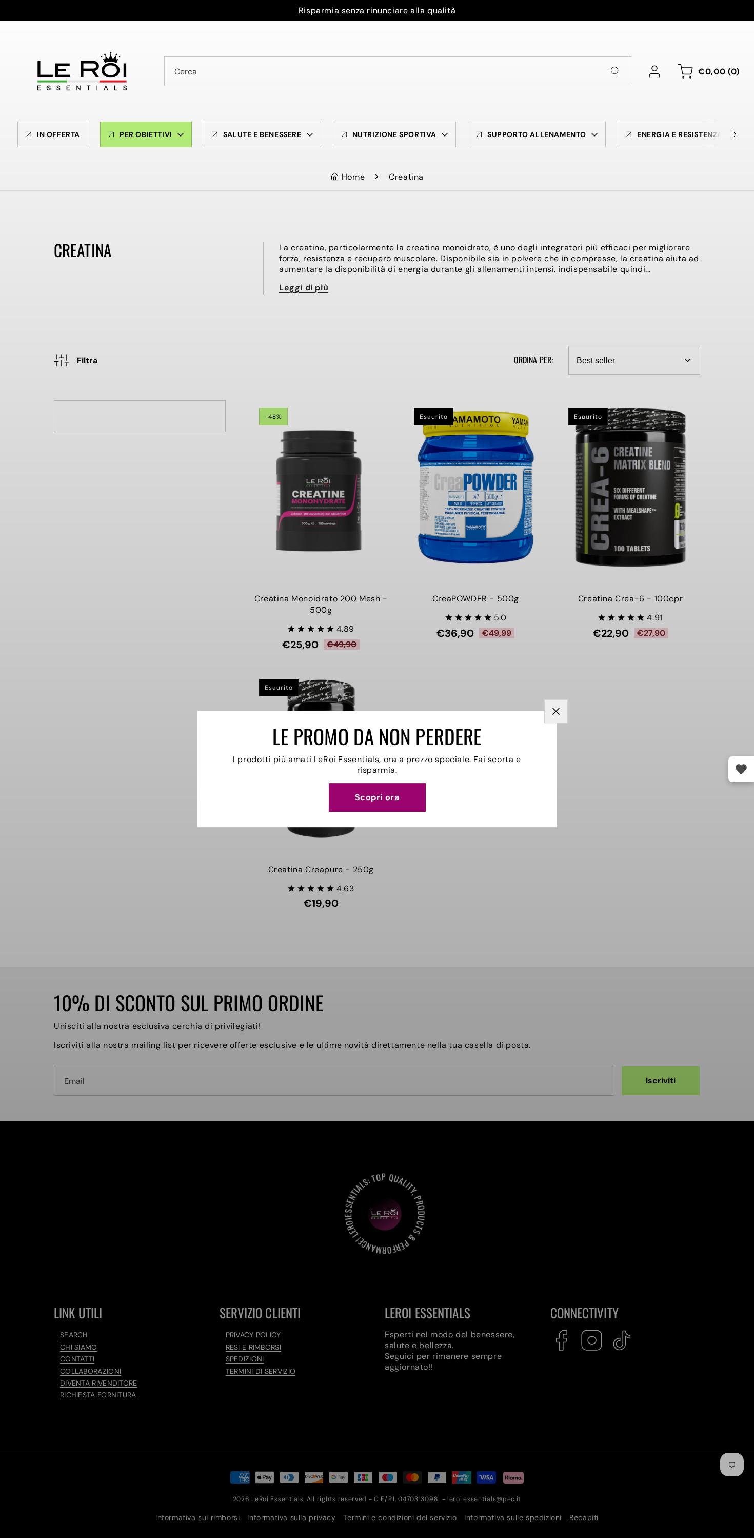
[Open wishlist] (741, 769)
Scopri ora (377, 797)
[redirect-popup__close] (556, 711)
